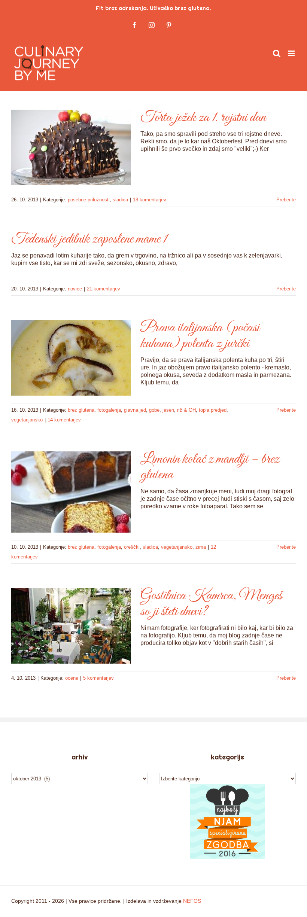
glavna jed (135, 410)
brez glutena (81, 410)
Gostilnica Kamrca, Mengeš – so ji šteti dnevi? (216, 604)
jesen (168, 410)
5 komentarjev (98, 678)
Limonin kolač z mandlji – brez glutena (209, 467)
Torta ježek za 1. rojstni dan (203, 117)
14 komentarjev (64, 420)
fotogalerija (109, 410)
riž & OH (186, 410)
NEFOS (192, 901)
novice (75, 289)
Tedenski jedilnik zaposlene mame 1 (89, 239)
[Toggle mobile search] (276, 53)
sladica (120, 199)
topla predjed (213, 410)
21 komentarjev (103, 289)
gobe (154, 410)
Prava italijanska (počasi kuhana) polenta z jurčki (199, 336)
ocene (71, 678)
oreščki (132, 547)
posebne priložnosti (89, 199)
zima (200, 547)
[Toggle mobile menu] (292, 53)
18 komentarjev (149, 199)
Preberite (286, 199)
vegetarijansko (27, 420)
